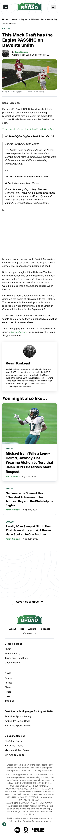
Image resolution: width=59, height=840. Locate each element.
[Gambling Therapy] (38, 830)
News (8, 673)
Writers (32, 628)
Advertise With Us (27, 601)
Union (8, 696)
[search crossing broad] (53, 7)
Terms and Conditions (16, 658)
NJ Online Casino (14, 745)
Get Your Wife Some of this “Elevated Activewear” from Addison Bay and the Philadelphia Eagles (29, 499)
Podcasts (45, 628)
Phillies (8, 682)
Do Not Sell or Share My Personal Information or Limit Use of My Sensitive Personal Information (29, 819)
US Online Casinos (15, 735)
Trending (9, 700)
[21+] (17, 830)
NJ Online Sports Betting (18, 725)
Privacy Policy (12, 653)
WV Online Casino (14, 754)
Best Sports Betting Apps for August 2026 (29, 711)
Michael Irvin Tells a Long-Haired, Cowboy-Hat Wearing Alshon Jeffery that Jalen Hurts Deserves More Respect (29, 462)
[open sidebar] (5, 7)
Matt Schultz (12, 476)
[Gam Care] (26, 830)
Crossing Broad (13, 643)
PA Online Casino (14, 741)
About (12, 628)
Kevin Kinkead (21, 52)
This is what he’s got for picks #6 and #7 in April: (28, 129)
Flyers (8, 691)
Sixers (8, 687)
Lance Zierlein (18, 332)
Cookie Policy (12, 662)
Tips (21, 628)
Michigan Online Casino (17, 750)
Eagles (6, 28)
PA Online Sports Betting (18, 716)
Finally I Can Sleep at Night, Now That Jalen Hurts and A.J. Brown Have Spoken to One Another (28, 530)
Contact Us (29, 633)
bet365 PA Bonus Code (17, 721)
